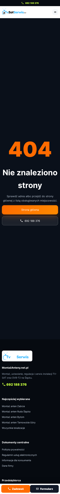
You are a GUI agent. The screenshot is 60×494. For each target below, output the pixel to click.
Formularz (46, 488)
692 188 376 (32, 3)
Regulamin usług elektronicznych (19, 455)
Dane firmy (7, 465)
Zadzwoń (18, 488)
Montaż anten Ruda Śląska (16, 411)
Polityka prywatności (13, 449)
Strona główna (30, 209)
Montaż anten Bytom (13, 417)
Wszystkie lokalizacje (13, 428)
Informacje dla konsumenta (16, 460)
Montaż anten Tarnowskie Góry (19, 422)
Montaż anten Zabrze (13, 406)
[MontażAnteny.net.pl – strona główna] (14, 12)
